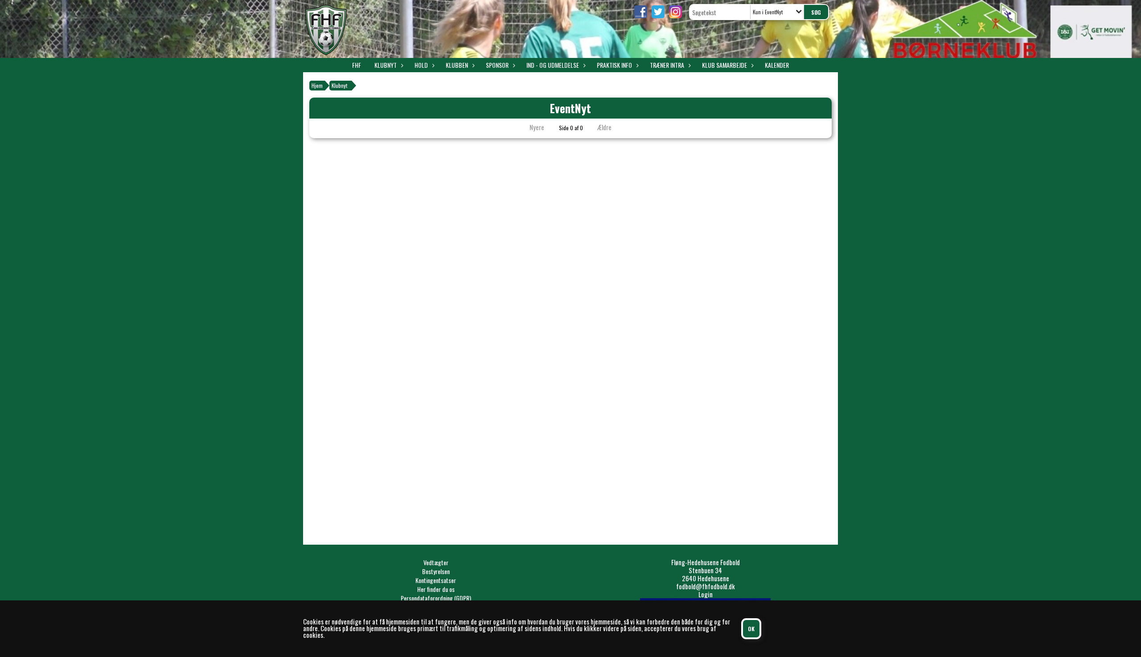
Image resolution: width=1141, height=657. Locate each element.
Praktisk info (614, 65)
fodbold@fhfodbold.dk (705, 586)
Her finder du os (436, 589)
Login (705, 594)
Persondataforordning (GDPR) (436, 598)
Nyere (537, 127)
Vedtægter (435, 562)
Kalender (777, 65)
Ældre (605, 127)
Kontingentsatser (435, 580)
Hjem (317, 85)
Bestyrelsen (436, 571)
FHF (356, 65)
